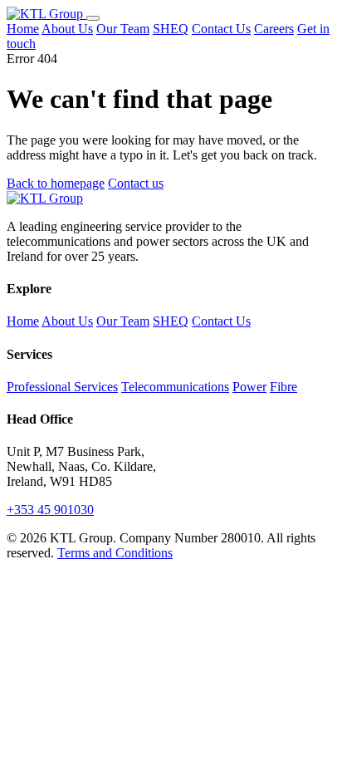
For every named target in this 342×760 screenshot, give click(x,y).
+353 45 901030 (50, 510)
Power (249, 387)
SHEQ (170, 29)
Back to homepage (56, 183)
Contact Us (221, 29)
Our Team (122, 29)
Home (23, 29)
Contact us (136, 183)
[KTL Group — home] (46, 14)
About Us (67, 29)
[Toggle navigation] (93, 18)
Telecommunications (175, 387)
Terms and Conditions (115, 553)
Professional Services (62, 387)
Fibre (283, 387)
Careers (274, 29)
